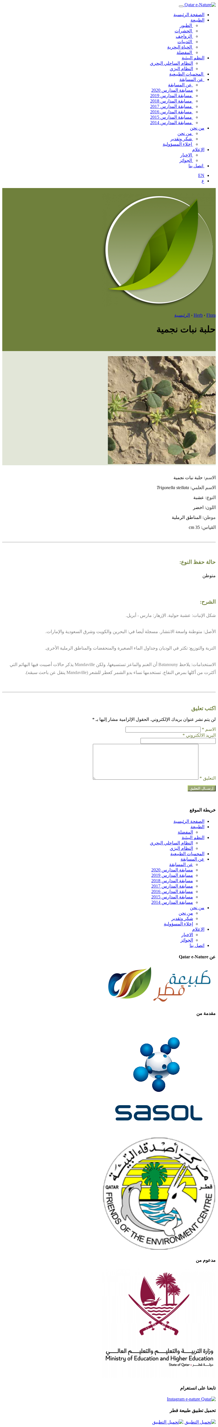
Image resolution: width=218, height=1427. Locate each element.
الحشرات (184, 30)
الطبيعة (197, 20)
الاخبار (186, 155)
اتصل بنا (196, 165)
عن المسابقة (191, 79)
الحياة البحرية (180, 47)
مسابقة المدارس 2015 (171, 117)
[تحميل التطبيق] (200, 1422)
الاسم (209, 729)
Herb (198, 315)
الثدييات (185, 41)
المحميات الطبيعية (186, 74)
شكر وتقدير (181, 138)
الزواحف (184, 36)
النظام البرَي (181, 68)
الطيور (186, 25)
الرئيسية (182, 315)
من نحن (197, 128)
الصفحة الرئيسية (188, 14)
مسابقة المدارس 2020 (172, 90)
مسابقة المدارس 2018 (171, 101)
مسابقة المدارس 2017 (171, 106)
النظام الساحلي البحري (171, 63)
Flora (211, 315)
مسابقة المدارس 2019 (171, 95)
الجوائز (186, 160)
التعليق (208, 778)
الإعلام (198, 149)
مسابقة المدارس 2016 (171, 111)
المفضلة (185, 52)
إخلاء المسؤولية (178, 144)
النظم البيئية (193, 57)
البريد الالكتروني (199, 735)
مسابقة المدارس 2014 (171, 122)
